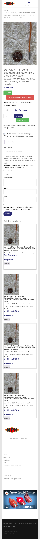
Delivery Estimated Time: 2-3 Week (20, 97)
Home (6, 10)
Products (6, 460)
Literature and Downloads (12, 466)
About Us (6, 457)
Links (5, 463)
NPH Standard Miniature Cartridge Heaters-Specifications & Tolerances (20, 135)
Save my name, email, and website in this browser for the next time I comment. (18, 208)
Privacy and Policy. (9, 533)
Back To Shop (22, 120)
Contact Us (7, 476)
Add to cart (18, 116)
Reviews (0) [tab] (10, 142)
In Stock (8, 93)
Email (6, 196)
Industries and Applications (12, 479)
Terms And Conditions (10, 531)
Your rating (7, 171)
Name (6, 188)
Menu (34, 6)
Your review (8, 178)
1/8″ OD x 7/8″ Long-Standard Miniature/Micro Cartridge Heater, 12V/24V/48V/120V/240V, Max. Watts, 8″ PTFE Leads (19, 15)
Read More (7, 263)
